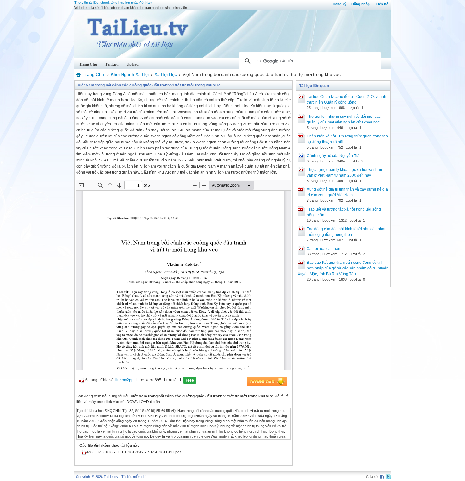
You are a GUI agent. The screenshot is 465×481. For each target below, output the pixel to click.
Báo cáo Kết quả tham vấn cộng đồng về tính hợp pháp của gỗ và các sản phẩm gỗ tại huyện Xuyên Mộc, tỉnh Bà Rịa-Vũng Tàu (343, 268)
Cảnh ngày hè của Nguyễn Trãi (334, 156)
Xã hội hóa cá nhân (323, 248)
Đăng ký (339, 4)
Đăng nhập (360, 4)
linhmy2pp (124, 380)
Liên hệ (382, 4)
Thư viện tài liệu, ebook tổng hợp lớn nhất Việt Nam (113, 2)
